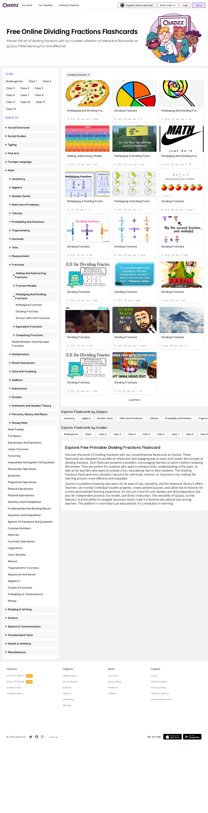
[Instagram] (42, 737)
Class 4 (24, 88)
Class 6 (10, 95)
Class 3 (10, 88)
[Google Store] (192, 737)
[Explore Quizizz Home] (10, 5)
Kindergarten (14, 81)
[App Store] (172, 737)
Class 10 (25, 102)
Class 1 (33, 81)
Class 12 (11, 109)
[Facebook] (36, 737)
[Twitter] (30, 737)
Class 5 (39, 88)
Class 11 (40, 102)
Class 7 (24, 95)
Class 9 (10, 102)
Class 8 (39, 95)
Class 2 (46, 81)
